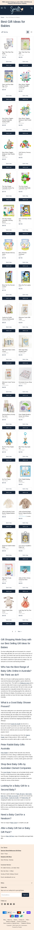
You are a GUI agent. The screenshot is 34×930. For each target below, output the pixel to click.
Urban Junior (5, 417)
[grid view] (28, 32)
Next (19, 631)
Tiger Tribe (4, 55)
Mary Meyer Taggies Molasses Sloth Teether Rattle (8, 154)
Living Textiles (22, 320)
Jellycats (4, 514)
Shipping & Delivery (26, 923)
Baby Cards (14, 822)
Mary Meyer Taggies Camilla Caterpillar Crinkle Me (24, 86)
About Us (9, 919)
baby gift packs (21, 794)
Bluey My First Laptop (25, 285)
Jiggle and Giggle (23, 383)
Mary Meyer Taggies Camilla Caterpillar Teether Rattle (7, 120)
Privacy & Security (21, 921)
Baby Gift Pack (10, 836)
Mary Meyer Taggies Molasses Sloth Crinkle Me (25, 120)
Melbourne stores (25, 683)
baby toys (3, 796)
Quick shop (8, 61)
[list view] (31, 32)
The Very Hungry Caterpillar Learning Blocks (7, 220)
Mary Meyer (21, 89)
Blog (4, 919)
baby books (29, 794)
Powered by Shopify (17, 927)
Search (15, 919)
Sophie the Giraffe (6, 320)
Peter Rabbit (21, 417)
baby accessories (13, 796)
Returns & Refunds (10, 921)
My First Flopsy (6, 479)
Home (2, 17)
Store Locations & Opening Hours (11, 923)
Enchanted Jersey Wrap (25, 382)
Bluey (20, 221)
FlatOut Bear (25, 797)
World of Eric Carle (6, 189)
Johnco (20, 155)
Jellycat (20, 581)
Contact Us (21, 919)
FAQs (27, 919)
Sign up (25, 894)
